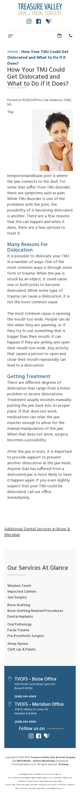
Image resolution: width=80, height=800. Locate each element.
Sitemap (63, 764)
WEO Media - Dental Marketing (36, 761)
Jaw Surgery (17, 597)
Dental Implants (20, 617)
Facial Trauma (18, 630)
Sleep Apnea (17, 644)
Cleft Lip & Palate (21, 650)
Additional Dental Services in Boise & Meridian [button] (37, 532)
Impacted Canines (21, 592)
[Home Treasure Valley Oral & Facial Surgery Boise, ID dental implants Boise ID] (40, 9)
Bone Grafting (18, 605)
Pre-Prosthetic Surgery (25, 636)
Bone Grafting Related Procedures (35, 611)
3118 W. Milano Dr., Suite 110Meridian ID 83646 (31, 711)
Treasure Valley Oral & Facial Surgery (52, 757)
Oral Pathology (19, 625)
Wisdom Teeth (19, 586)
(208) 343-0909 (25, 696)
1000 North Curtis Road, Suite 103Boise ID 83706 (35, 686)
